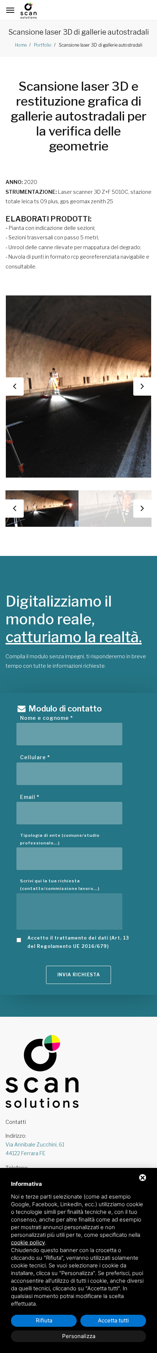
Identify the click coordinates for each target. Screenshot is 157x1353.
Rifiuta (44, 1320)
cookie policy (28, 1242)
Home (21, 45)
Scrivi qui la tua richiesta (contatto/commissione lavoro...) (60, 884)
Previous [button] (14, 386)
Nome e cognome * (46, 718)
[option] (78, 386)
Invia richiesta (78, 974)
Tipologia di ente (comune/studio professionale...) (60, 839)
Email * (29, 797)
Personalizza (78, 1336)
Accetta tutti (113, 1320)
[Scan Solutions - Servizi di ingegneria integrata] (28, 11)
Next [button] (142, 386)
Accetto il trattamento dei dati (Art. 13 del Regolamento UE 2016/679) (78, 942)
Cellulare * (35, 757)
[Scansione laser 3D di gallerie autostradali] (78, 386)
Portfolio (42, 45)
